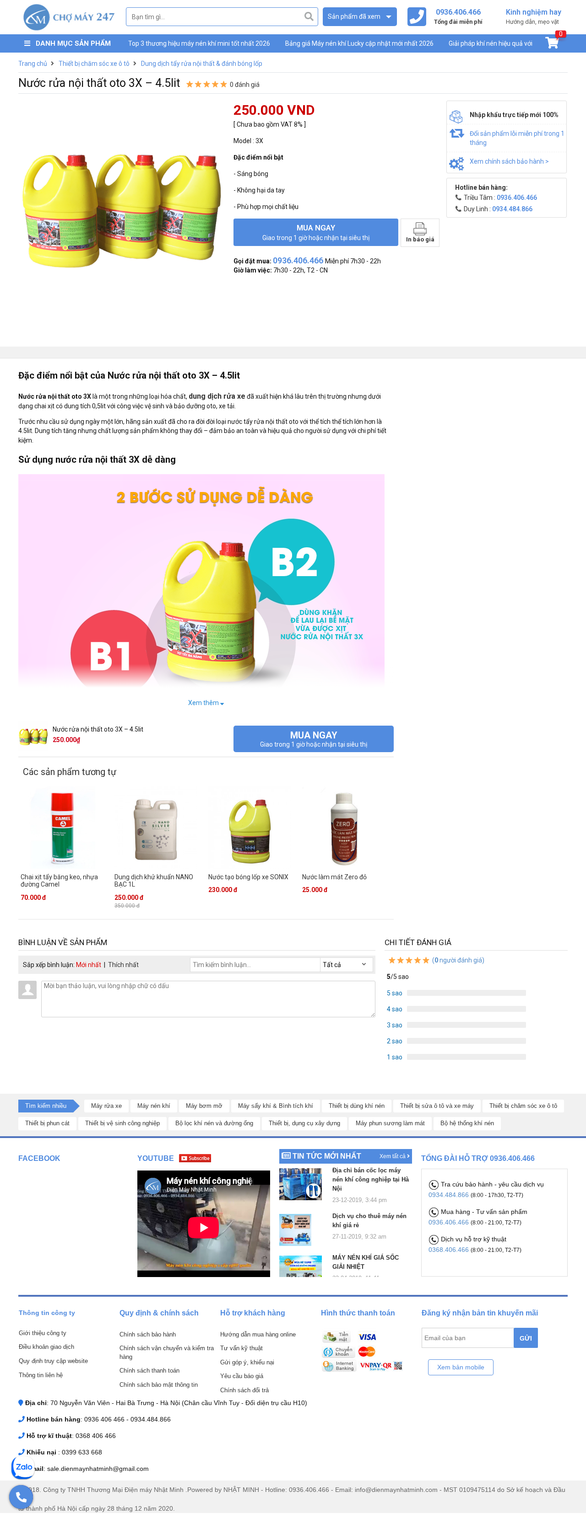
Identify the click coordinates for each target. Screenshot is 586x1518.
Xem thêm (204, 702)
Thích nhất (123, 964)
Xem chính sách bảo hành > (509, 161)
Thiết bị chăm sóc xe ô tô (523, 1105)
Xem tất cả (393, 1156)
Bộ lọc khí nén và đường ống (214, 1123)
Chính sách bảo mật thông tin (158, 1384)
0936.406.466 (450, 1222)
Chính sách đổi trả (244, 1390)
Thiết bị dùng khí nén (357, 1105)
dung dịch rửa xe (217, 396)
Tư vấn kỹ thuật (241, 1348)
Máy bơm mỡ (204, 1105)
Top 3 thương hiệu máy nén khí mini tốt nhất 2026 (199, 43)
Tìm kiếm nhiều (45, 1105)
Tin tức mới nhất (327, 1156)
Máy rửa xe (106, 1105)
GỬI (526, 1338)
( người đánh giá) (457, 960)
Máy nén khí (153, 1105)
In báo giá (420, 239)
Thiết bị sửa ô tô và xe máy (437, 1105)
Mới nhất (88, 964)
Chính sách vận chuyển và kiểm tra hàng (166, 1352)
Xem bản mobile (460, 1367)
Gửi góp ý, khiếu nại (247, 1362)
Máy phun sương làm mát (390, 1123)
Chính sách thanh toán (149, 1370)
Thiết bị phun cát (47, 1123)
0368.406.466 (450, 1249)
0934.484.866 (450, 1194)
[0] (552, 44)
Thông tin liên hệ (41, 1375)
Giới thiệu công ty (42, 1333)
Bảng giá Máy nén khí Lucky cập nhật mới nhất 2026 (359, 43)
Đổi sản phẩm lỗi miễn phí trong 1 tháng (517, 138)
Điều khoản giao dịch (46, 1346)
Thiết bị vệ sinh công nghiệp (122, 1123)
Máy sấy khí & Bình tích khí (275, 1105)
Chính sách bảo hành (147, 1334)
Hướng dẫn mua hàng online (258, 1334)
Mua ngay (315, 232)
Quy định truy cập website (53, 1361)
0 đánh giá (245, 84)
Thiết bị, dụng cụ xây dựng (304, 1123)
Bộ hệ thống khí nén (467, 1123)
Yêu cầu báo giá (241, 1376)
